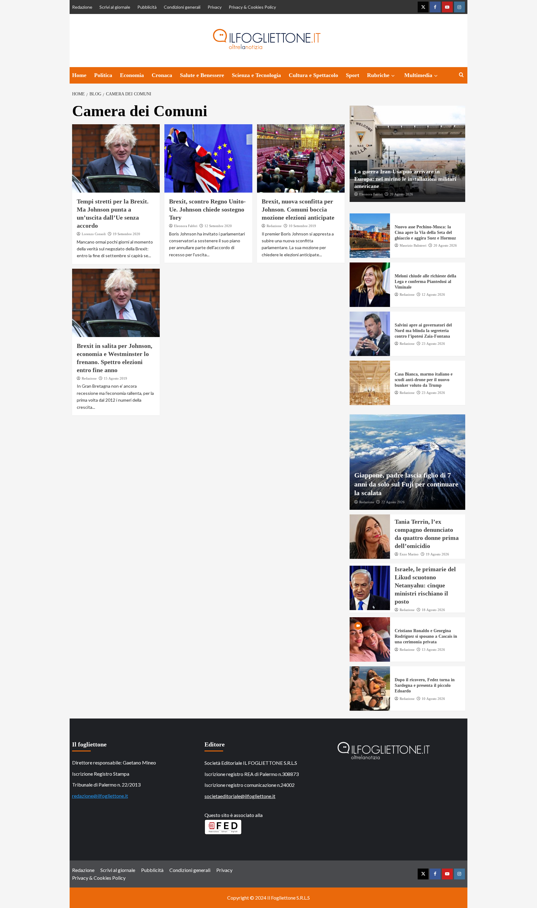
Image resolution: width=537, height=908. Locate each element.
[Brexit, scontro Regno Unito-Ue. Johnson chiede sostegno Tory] (208, 158)
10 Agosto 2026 (433, 698)
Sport (352, 75)
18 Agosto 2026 (433, 610)
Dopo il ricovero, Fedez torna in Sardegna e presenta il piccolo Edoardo (425, 685)
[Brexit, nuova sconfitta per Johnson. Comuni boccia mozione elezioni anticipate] (301, 158)
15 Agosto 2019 (115, 378)
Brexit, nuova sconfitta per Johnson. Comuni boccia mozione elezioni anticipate (298, 209)
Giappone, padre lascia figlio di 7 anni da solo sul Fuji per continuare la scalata (406, 484)
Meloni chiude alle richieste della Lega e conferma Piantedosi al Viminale (425, 282)
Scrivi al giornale (114, 7)
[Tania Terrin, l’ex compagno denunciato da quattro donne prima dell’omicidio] (370, 536)
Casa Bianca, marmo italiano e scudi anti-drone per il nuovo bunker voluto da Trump (423, 380)
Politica (103, 75)
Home (79, 75)
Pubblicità (147, 7)
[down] (393, 76)
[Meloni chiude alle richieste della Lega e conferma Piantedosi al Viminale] (370, 284)
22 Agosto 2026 (393, 502)
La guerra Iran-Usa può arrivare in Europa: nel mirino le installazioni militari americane (405, 178)
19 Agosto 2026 (437, 554)
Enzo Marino (409, 554)
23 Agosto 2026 (433, 343)
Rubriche (378, 75)
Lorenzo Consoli (94, 234)
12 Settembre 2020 (218, 226)
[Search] (461, 75)
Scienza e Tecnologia (256, 75)
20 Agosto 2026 (401, 194)
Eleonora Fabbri (185, 226)
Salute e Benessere (202, 75)
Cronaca (162, 75)
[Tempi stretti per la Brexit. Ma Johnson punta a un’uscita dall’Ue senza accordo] (116, 158)
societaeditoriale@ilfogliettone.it (239, 796)
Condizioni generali (182, 7)
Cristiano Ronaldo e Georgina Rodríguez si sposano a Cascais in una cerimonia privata (426, 636)
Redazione (82, 7)
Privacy (215, 7)
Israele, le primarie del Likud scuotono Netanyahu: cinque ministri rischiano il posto (425, 585)
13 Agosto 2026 (433, 649)
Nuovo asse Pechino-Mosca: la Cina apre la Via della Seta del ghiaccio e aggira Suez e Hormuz (425, 232)
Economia (132, 75)
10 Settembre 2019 (302, 226)
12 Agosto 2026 (433, 294)
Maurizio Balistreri (413, 245)
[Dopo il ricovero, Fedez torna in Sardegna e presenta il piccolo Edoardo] (370, 688)
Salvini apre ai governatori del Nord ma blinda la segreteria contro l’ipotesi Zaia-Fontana (423, 331)
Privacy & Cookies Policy (252, 7)
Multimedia (418, 75)
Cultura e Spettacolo (313, 75)
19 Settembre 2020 (126, 234)
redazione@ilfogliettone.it (100, 796)
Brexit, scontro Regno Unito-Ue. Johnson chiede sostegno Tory (207, 209)
